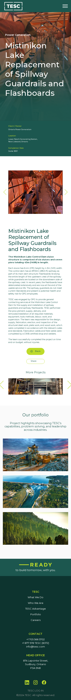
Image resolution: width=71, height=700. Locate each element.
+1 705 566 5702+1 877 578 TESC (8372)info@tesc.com (35, 643)
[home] (13, 6)
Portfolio (35, 614)
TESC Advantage (35, 608)
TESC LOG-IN (36, 690)
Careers (36, 620)
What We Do (35, 597)
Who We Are (35, 603)
